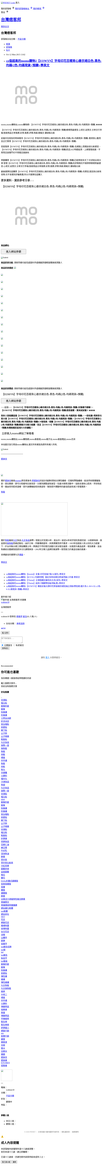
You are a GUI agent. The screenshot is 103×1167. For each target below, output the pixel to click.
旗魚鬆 (10, 543)
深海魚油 (5, 854)
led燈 (3, 950)
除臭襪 (4, 712)
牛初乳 (4, 851)
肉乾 (3, 767)
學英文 (4, 562)
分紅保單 (5, 866)
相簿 (8, 44)
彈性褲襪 (5, 982)
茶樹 (3, 1045)
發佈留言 (5, 648)
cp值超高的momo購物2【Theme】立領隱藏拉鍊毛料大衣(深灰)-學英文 (37, 580)
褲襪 (3, 979)
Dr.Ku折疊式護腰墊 (9, 881)
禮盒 (21, 555)
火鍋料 (4, 776)
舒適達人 (5, 1028)
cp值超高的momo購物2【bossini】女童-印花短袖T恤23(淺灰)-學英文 (35, 574)
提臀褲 (4, 1066)
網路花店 (5, 922)
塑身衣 (4, 459)
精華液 (4, 1042)
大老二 (4, 994)
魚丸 (3, 770)
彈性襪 (4, 976)
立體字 (4, 938)
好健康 (4, 838)
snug (3, 799)
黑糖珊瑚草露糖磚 (9, 905)
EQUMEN (5, 1063)
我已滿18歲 (6, 1162)
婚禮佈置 (5, 926)
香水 (3, 1048)
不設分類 (22, 39)
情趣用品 (5, 1007)
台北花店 (5, 932)
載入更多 (5, 633)
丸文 (15, 540)
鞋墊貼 (4, 739)
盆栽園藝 (5, 872)
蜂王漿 (4, 848)
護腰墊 (4, 893)
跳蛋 (3, 1013)
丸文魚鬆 (5, 985)
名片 (8, 50)
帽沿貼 (4, 703)
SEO (3, 917)
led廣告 (4, 955)
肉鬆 (3, 754)
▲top (3, 628)
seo (2, 1033)
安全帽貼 (5, 724)
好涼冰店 (5, 721)
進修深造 (21, 623)
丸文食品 (26, 540)
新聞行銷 (5, 1036)
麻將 (3, 991)
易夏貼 (4, 727)
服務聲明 (75, 1132)
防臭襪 (4, 715)
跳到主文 (5, 26)
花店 (3, 919)
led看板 (4, 961)
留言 (25, 616)
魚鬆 (3, 492)
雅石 (3, 875)
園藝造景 (5, 869)
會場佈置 (5, 929)
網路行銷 (5, 1031)
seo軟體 (4, 911)
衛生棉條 (5, 1025)
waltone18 (5, 602)
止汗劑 (4, 733)
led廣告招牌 (6, 947)
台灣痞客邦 (11, 19)
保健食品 (5, 841)
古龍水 (4, 1051)
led (2, 952)
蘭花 (3, 878)
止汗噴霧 (5, 736)
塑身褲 (4, 1060)
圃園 (3, 1054)
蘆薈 (3, 1039)
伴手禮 (4, 760)
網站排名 (5, 914)
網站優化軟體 (7, 908)
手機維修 (5, 1019)
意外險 (4, 860)
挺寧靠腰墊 (6, 884)
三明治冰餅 (6, 718)
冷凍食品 (5, 782)
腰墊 (3, 890)
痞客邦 (19, 616)
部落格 (9, 47)
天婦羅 (4, 773)
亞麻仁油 (5, 845)
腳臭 (3, 709)
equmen (18, 481)
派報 (3, 935)
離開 (14, 1162)
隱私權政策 (66, 1132)
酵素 (3, 857)
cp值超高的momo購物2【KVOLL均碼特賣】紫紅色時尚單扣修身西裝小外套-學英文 (43, 577)
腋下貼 (4, 730)
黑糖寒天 (5, 902)
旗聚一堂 (5, 745)
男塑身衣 (36, 481)
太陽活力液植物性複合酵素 (13, 899)
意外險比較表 (7, 863)
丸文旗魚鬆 (6, 988)
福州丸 (4, 779)
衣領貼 (4, 700)
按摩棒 (4, 1010)
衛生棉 (4, 1022)
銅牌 (3, 941)
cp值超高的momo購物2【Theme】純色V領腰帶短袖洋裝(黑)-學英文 (35, 583)
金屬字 (4, 944)
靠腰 (3, 887)
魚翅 (3, 785)
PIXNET (33, 1132)
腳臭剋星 (5, 706)
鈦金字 (4, 958)
